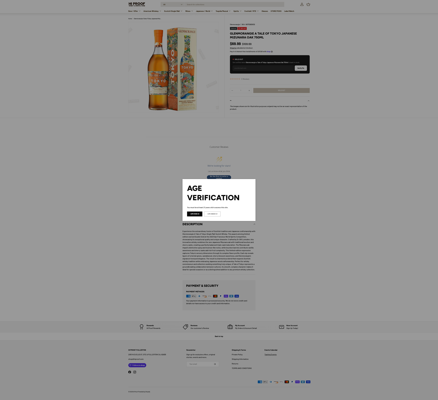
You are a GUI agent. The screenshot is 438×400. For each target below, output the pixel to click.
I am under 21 (212, 214)
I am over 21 (194, 214)
